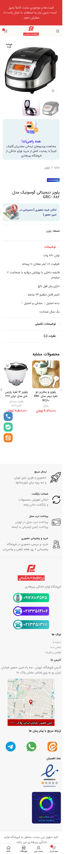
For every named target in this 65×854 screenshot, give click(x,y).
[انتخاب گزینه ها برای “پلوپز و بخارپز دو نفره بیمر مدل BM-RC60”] (37, 365)
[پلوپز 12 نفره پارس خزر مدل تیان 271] (16, 374)
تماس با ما (55, 647)
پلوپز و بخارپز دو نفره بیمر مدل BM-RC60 (45, 396)
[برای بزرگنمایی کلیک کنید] (53, 91)
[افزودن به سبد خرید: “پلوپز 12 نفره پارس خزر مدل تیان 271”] (8, 365)
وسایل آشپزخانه (15, 403)
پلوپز (47, 167)
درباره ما (57, 642)
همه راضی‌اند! (31, 141)
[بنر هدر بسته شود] (4, 12)
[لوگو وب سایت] (31, 30)
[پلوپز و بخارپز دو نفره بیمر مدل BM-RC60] (46, 374)
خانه (57, 167)
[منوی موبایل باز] (57, 31)
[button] (56, 69)
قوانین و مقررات (53, 652)
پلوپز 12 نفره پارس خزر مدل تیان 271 (16, 394)
